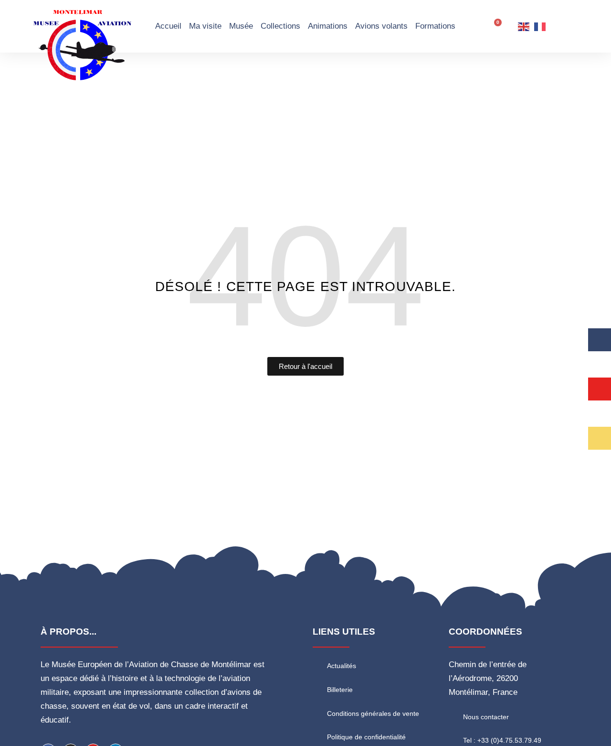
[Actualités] (317, 665)
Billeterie (340, 689)
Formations (435, 26)
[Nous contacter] (453, 716)
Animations (328, 26)
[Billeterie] (317, 689)
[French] (540, 26)
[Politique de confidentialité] (317, 736)
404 (305, 276)
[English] (524, 26)
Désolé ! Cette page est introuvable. (305, 286)
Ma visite (205, 26)
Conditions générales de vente (373, 713)
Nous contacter (486, 717)
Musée (241, 26)
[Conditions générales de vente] (317, 712)
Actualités (341, 666)
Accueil (168, 26)
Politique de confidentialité (366, 737)
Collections (280, 26)
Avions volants (381, 26)
